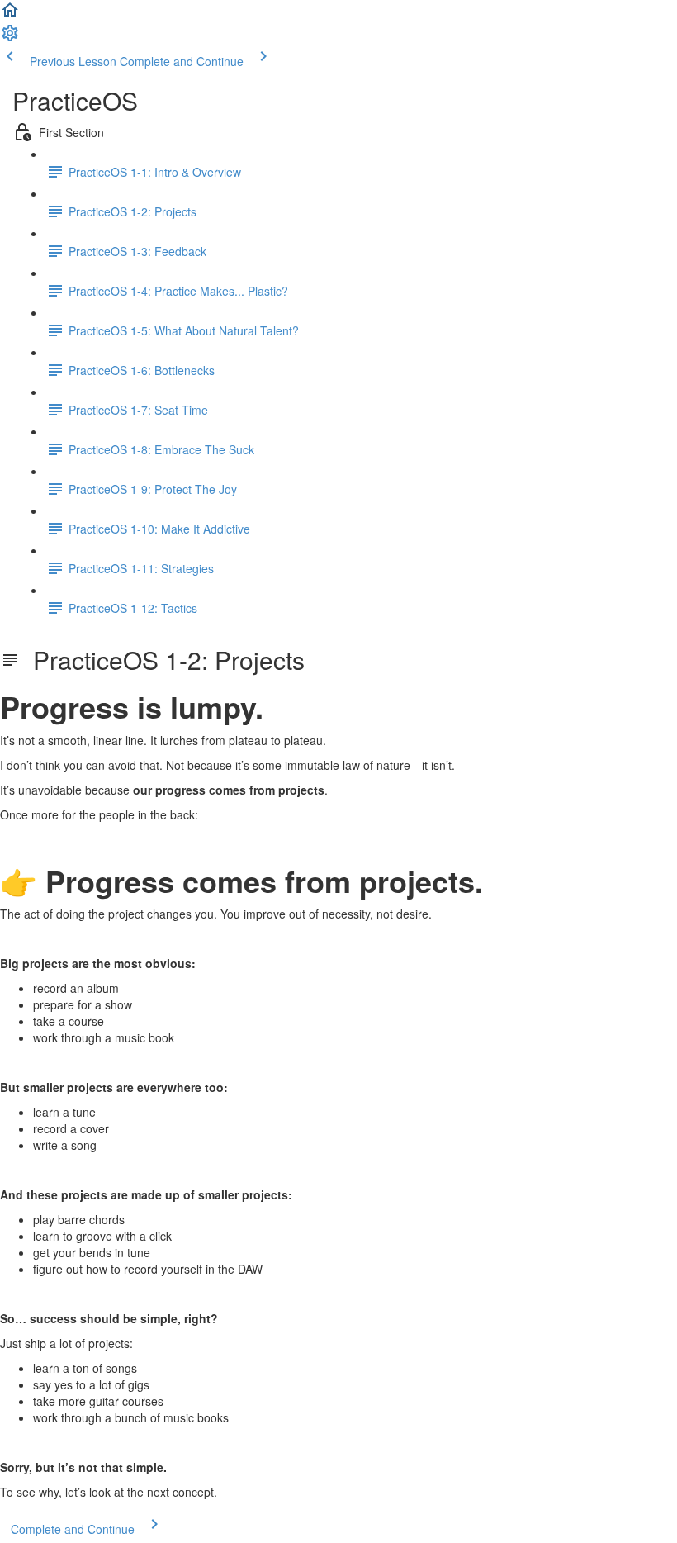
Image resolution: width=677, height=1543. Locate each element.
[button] (10, 15)
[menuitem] (10, 38)
